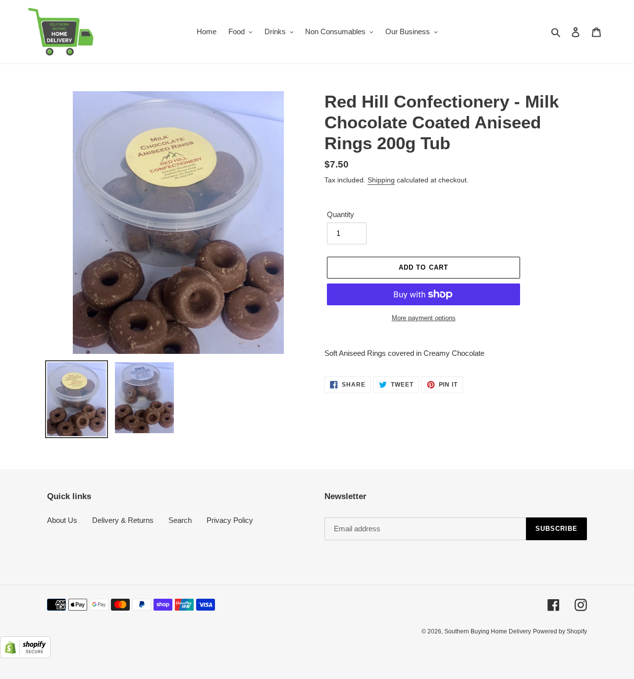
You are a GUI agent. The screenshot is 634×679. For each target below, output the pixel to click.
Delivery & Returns (123, 520)
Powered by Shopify (560, 631)
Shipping (381, 180)
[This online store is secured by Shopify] (25, 655)
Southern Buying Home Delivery (487, 631)
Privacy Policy (230, 520)
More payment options (424, 318)
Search (180, 520)
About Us (62, 520)
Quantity (340, 214)
